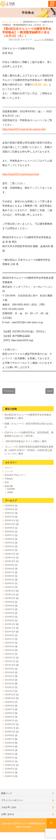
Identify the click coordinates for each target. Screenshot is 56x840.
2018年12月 (10, 765)
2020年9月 (9, 702)
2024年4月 (9, 576)
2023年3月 (9, 620)
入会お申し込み (8, 807)
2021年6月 (9, 680)
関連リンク (6, 793)
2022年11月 (10, 628)
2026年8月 (9, 505)
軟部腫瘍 (11, 489)
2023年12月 (10, 591)
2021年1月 (9, 691)
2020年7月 (9, 709)
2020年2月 (9, 720)
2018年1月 (9, 776)
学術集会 (49, 39)
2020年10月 (10, 698)
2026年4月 (9, 513)
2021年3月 (9, 683)
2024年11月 (10, 557)
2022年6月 (9, 643)
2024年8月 (9, 569)
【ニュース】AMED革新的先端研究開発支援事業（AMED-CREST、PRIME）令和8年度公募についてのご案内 (29, 450)
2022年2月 (9, 650)
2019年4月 (9, 750)
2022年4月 (9, 646)
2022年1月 (9, 654)
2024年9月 (9, 565)
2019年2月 (9, 757)
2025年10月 (10, 524)
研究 (7, 482)
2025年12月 (10, 520)
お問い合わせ (7, 814)
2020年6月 (9, 713)
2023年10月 (10, 598)
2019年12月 (10, 724)
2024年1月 (9, 587)
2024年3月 (9, 580)
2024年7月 (9, 572)
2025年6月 (9, 539)
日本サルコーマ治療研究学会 (7, 4)
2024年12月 (10, 554)
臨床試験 (9, 486)
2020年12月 (10, 694)
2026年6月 (9, 509)
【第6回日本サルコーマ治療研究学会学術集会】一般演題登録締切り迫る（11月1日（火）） (26, 32)
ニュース (39, 39)
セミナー (9, 467)
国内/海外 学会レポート (15, 475)
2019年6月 (9, 743)
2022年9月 (9, 635)
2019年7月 (9, 739)
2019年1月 (9, 761)
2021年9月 (9, 669)
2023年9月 (9, 602)
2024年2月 (9, 583)
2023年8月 (9, 605)
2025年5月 (9, 543)
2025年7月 (9, 535)
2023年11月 (10, 594)
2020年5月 (9, 717)
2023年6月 (9, 613)
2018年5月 (9, 769)
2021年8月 (9, 672)
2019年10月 (10, 732)
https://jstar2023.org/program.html (20, 174)
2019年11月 (10, 728)
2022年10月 (10, 631)
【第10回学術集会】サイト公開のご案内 (26, 441)
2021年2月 (9, 687)
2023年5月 (9, 617)
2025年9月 (9, 528)
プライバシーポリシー (12, 800)
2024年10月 (10, 561)
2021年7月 (9, 676)
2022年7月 (9, 639)
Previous (9, 391)
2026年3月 (9, 517)
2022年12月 (10, 624)
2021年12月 (10, 657)
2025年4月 (9, 546)
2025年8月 (9, 531)
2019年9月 (9, 735)
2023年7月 (9, 609)
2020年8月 (9, 706)
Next (49, 391)
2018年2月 (9, 772)
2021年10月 (10, 665)
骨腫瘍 (10, 492)
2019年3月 (9, 754)
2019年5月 (9, 746)
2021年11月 (10, 661)
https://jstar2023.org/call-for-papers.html (24, 129)
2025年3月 (9, 550)
